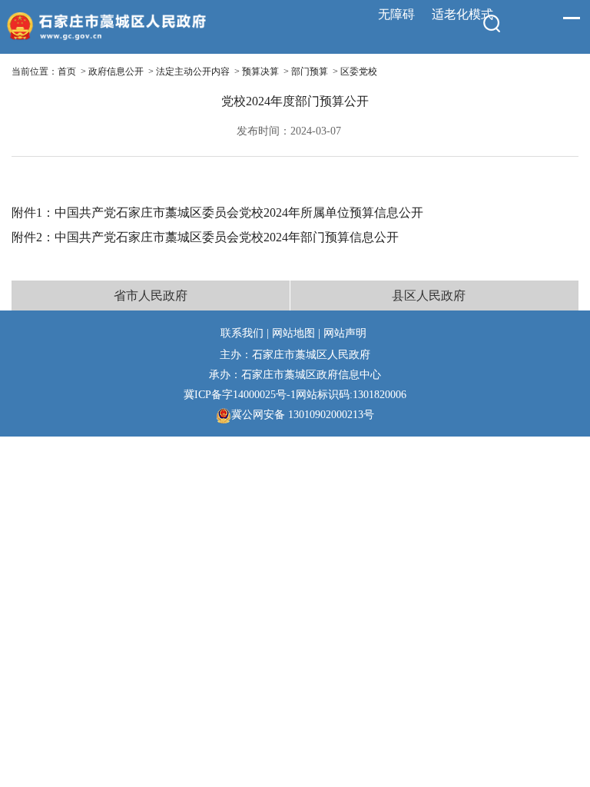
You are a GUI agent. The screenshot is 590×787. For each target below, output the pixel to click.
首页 (67, 71)
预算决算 (260, 71)
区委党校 (358, 71)
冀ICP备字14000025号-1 (240, 394)
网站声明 (344, 333)
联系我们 (242, 333)
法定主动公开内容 (193, 71)
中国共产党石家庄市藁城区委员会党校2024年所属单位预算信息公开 (239, 212)
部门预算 (309, 71)
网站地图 (293, 333)
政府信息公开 (116, 71)
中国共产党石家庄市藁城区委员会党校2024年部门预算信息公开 (227, 237)
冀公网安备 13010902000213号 (302, 414)
